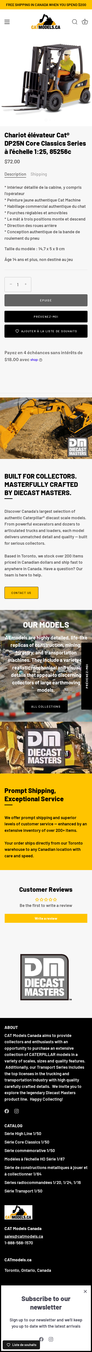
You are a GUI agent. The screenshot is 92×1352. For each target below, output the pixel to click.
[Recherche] (75, 22)
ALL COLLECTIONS (46, 706)
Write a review (46, 918)
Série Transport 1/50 (23, 1190)
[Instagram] (51, 1338)
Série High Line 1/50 (22, 1133)
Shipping (39, 174)
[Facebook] (41, 1338)
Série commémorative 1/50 (29, 1150)
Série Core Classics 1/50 (26, 1141)
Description (15, 174)
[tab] (17, 174)
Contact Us (21, 593)
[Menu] (7, 22)
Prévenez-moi (46, 316)
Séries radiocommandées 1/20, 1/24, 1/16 (42, 1182)
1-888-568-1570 (18, 1242)
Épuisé (46, 300)
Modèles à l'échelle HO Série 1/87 (34, 1158)
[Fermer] (85, 1291)
